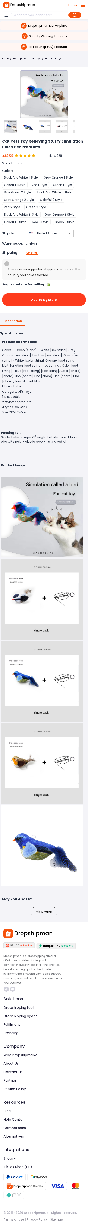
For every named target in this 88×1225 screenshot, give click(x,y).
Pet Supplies (20, 58)
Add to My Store (44, 300)
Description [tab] (12, 321)
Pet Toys (35, 58)
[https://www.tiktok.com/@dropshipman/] (6, 989)
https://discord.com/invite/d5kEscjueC (13, 989)
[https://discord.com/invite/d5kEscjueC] (12, 989)
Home (5, 58)
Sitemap (56, 1219)
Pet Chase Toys (53, 58)
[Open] (69, 233)
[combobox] (43, 233)
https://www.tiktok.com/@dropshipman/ (7, 989)
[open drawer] (83, 5)
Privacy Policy (37, 1219)
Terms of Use (13, 1219)
